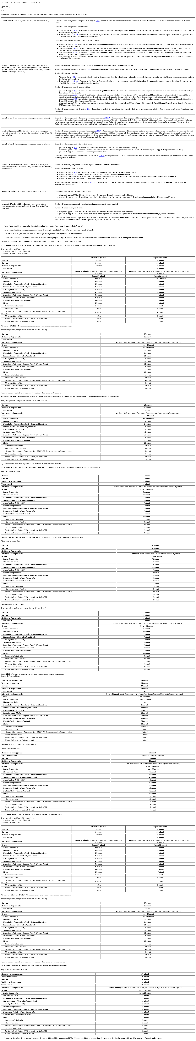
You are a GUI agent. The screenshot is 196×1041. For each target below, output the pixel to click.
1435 (97, 21)
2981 (75, 48)
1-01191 (74, 30)
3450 (75, 148)
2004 (75, 44)
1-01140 (75, 35)
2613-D (107, 118)
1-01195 (101, 156)
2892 (75, 174)
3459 (75, 52)
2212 (88, 109)
